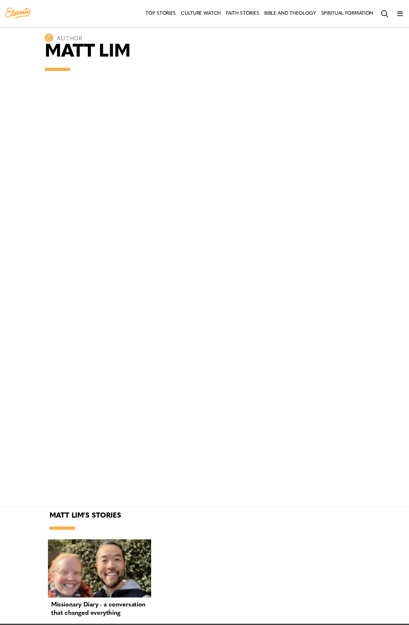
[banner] (18, 13)
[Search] (385, 14)
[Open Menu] (400, 14)
